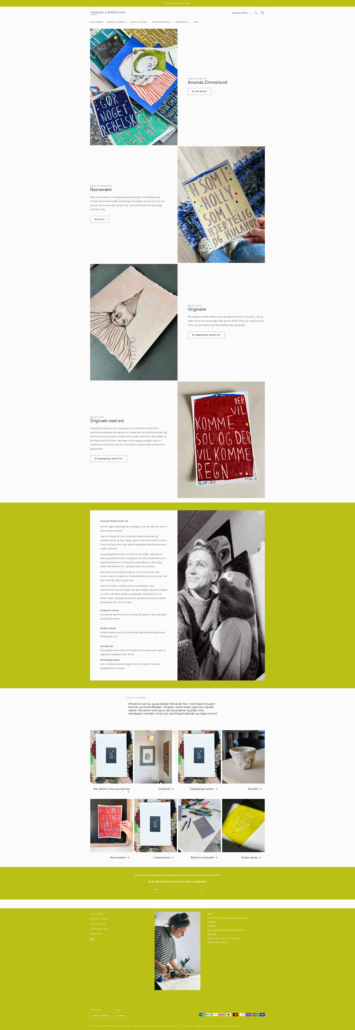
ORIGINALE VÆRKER (99, 919)
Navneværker (118, 857)
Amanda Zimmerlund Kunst (107, 1026)
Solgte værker (249, 857)
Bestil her (100, 219)
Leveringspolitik (186, 1026)
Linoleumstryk (161, 857)
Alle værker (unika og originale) (111, 789)
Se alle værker (199, 91)
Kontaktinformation (202, 1026)
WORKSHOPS (96, 934)
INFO (92, 939)
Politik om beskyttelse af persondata (147, 1026)
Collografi (164, 789)
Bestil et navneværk (202, 857)
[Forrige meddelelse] (91, 3)
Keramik (253, 789)
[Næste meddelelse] (264, 3)
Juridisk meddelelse (233, 1026)
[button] (117, 22)
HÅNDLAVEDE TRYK (99, 928)
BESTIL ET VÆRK (98, 924)
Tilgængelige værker (202, 789)
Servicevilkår (218, 1026)
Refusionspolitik (170, 1026)
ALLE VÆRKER (96, 913)
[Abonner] (200, 889)
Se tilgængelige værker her (206, 334)
